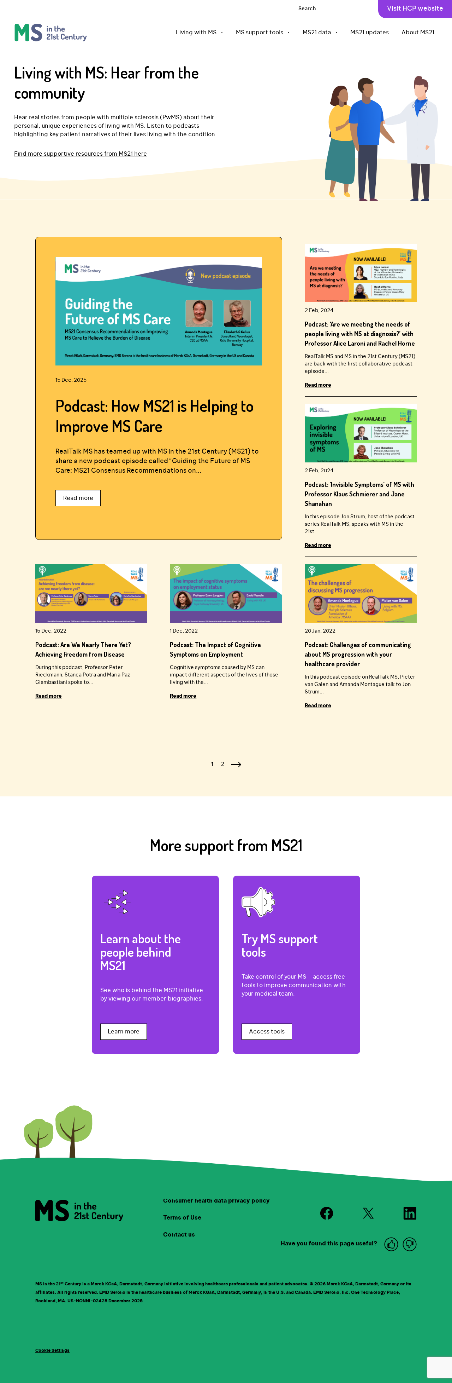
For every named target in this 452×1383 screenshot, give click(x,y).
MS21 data (320, 32)
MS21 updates (369, 32)
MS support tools (263, 32)
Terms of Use (182, 1218)
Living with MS (199, 32)
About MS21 (418, 32)
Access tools (267, 1032)
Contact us (179, 1235)
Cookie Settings (52, 1350)
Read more (78, 498)
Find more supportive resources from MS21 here (80, 154)
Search (307, 8)
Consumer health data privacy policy (216, 1201)
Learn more (123, 1032)
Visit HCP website (415, 9)
